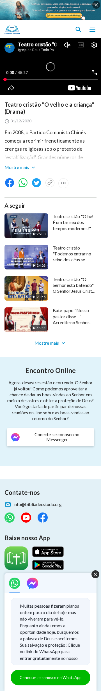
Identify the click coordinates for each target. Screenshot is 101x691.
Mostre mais (17, 167)
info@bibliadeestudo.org (37, 504)
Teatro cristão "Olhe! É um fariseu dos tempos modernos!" (73, 222)
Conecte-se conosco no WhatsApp (51, 677)
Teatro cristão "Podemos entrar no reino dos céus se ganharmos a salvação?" (72, 259)
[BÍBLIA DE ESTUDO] (30, 29)
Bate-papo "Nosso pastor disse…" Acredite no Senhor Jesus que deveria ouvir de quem (71, 322)
